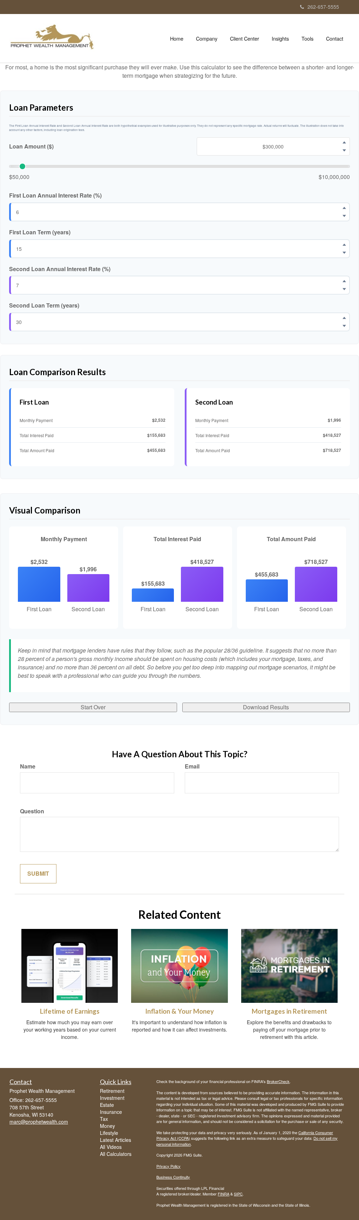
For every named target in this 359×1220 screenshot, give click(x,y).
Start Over (93, 707)
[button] (207, 38)
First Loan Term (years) (39, 232)
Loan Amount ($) (31, 146)
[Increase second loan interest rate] (344, 281)
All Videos (111, 1146)
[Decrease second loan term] (344, 326)
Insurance (111, 1111)
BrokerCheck (278, 1081)
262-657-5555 (323, 6)
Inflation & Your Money (179, 1011)
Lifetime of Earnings (70, 1011)
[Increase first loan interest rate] (344, 208)
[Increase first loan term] (344, 244)
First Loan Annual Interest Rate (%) (55, 195)
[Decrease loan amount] (344, 150)
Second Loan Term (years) (44, 305)
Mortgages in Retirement (289, 1011)
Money (107, 1125)
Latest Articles (115, 1139)
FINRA (223, 1194)
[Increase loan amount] (344, 142)
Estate (107, 1104)
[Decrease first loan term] (344, 252)
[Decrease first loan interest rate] (344, 216)
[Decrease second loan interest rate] (344, 289)
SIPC (238, 1194)
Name (27, 766)
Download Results (266, 707)
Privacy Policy (168, 1166)
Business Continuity (173, 1177)
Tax (104, 1118)
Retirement (112, 1090)
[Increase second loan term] (344, 318)
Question (32, 811)
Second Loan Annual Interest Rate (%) (59, 269)
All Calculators (115, 1153)
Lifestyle (109, 1132)
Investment (112, 1097)
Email (192, 766)
